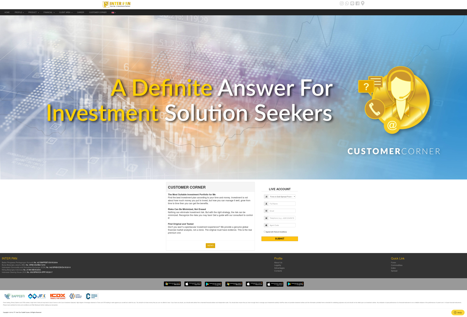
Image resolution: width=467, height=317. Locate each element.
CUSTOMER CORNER (98, 12)
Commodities (396, 265)
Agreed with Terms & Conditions (276, 232)
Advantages (279, 268)
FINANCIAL (48, 12)
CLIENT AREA (65, 12)
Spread (394, 270)
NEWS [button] (210, 245)
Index (393, 268)
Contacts (278, 270)
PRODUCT (33, 12)
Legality (277, 265)
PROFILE (18, 12)
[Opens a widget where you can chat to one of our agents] (458, 313)
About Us (278, 262)
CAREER (81, 12)
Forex (393, 262)
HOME (7, 12)
